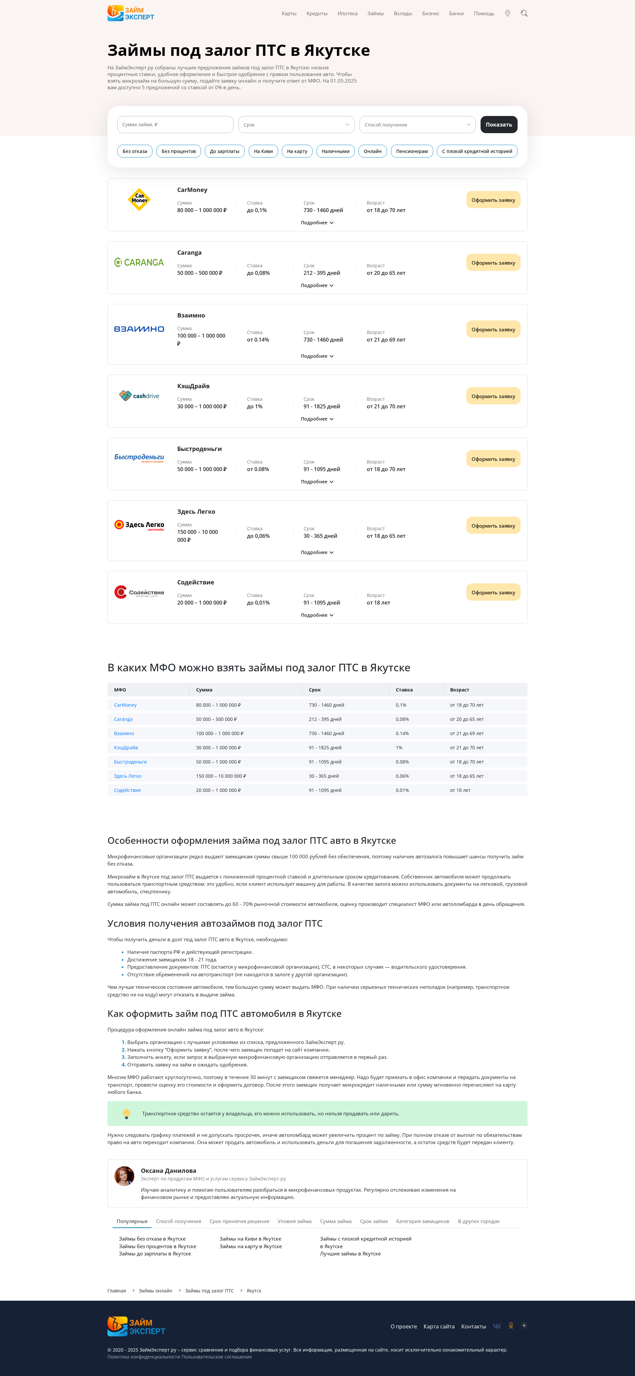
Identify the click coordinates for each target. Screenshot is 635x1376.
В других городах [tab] (479, 1221)
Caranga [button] (123, 719)
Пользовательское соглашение (216, 1357)
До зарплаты (224, 151)
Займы (375, 13)
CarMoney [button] (125, 705)
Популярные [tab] (132, 1221)
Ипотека (348, 13)
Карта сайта (439, 1326)
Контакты (473, 1326)
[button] (317, 222)
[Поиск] (524, 13)
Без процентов (179, 151)
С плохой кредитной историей (477, 151)
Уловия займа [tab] (295, 1221)
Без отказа (135, 151)
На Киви (263, 151)
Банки (456, 13)
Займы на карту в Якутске (251, 1246)
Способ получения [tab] (178, 1221)
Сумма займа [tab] (336, 1221)
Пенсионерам (412, 151)
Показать (499, 124)
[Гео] (507, 13)
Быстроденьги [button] (130, 762)
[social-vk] (497, 1326)
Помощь (484, 13)
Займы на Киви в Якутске (250, 1238)
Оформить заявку (493, 200)
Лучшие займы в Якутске (350, 1253)
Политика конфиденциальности (143, 1357)
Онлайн (373, 151)
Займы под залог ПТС (209, 1290)
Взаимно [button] (124, 733)
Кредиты (317, 13)
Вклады (403, 13)
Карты (289, 13)
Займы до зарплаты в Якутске (155, 1253)
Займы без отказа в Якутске (152, 1238)
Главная (116, 1290)
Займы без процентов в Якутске (157, 1246)
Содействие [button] (127, 790)
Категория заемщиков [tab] (422, 1221)
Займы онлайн (155, 1290)
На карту (297, 151)
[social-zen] (524, 1326)
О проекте (404, 1326)
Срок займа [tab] (374, 1221)
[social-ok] (511, 1326)
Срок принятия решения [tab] (239, 1221)
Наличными (336, 151)
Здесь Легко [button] (127, 776)
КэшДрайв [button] (126, 747)
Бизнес (430, 13)
